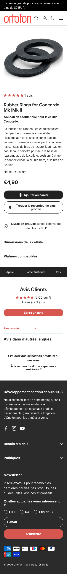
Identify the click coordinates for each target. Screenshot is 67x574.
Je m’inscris (33, 549)
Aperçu (10, 272)
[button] (53, 18)
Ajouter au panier (36, 195)
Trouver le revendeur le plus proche (36, 207)
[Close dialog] (60, 487)
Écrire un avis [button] (33, 313)
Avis (58, 272)
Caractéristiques (35, 272)
